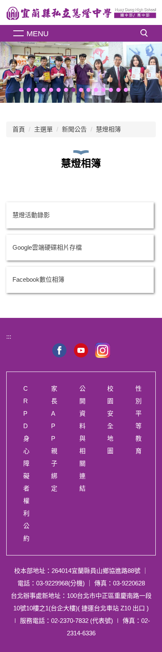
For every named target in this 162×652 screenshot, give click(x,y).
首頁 (18, 129)
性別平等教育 (138, 419)
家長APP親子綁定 (54, 438)
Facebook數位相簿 (38, 279)
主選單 (43, 129)
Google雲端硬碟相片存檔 (47, 247)
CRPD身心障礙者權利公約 (26, 463)
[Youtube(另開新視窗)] (81, 350)
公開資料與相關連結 (82, 438)
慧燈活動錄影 (31, 214)
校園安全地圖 (110, 419)
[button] (21, 90)
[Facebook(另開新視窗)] (59, 350)
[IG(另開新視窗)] (102, 350)
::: (8, 336)
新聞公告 (74, 129)
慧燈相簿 (108, 129)
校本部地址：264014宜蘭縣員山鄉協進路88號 (77, 570)
